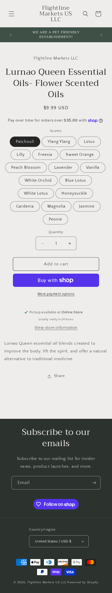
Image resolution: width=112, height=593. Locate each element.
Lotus (89, 141)
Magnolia (56, 206)
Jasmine (86, 206)
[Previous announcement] (10, 34)
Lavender (63, 167)
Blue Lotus (75, 180)
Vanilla (92, 167)
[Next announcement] (101, 34)
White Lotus (36, 193)
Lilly (21, 154)
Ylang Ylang (59, 141)
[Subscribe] (94, 483)
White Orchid (38, 180)
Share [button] (59, 376)
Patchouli (25, 141)
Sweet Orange (80, 154)
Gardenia (25, 206)
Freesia (45, 154)
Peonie (55, 219)
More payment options (56, 294)
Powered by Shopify (83, 582)
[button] (11, 13)
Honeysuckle (74, 193)
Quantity (56, 232)
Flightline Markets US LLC (47, 582)
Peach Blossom (26, 167)
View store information (56, 327)
